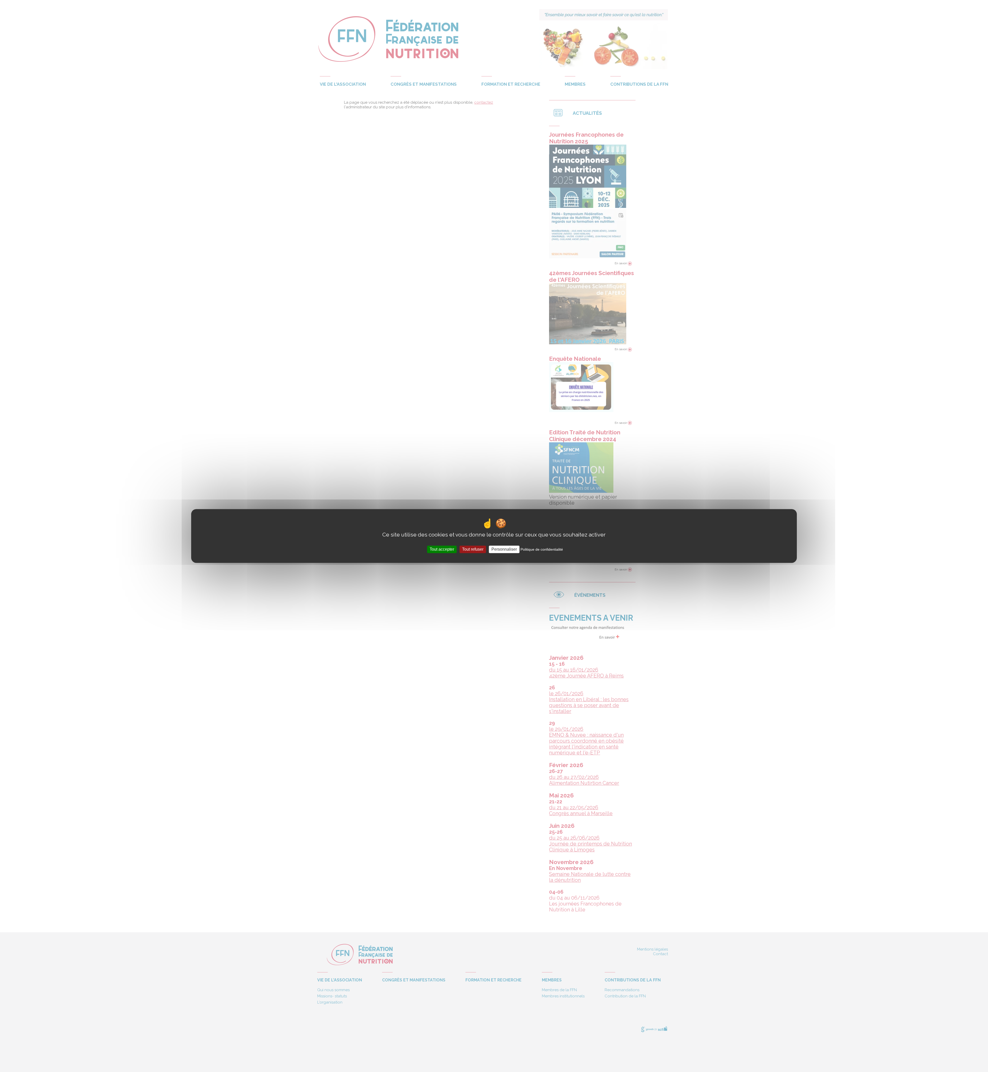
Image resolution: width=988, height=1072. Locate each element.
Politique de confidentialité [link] (542, 549)
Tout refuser (472, 549)
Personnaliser (504, 549)
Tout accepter (442, 549)
